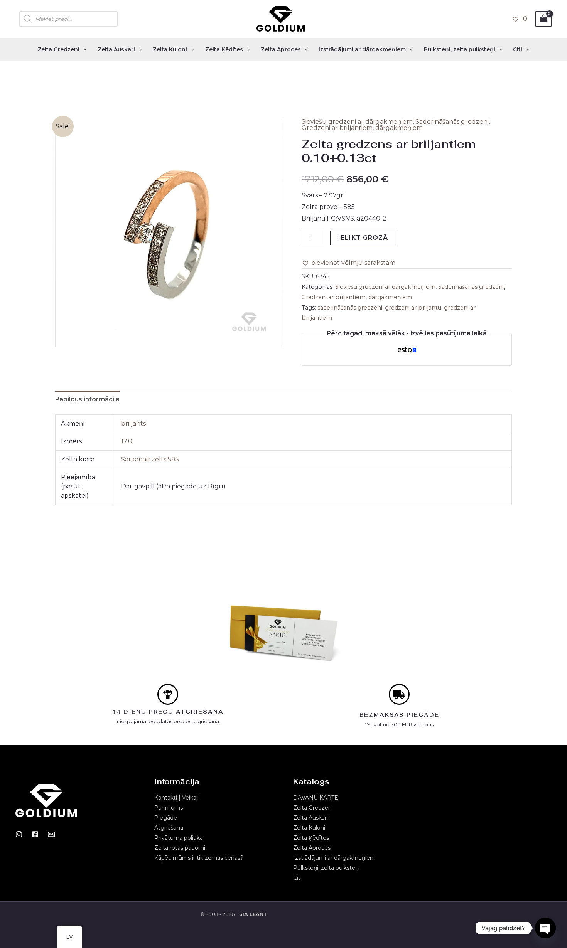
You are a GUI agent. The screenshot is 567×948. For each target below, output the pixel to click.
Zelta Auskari (116, 49)
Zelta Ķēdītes (224, 49)
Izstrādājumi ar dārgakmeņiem (362, 49)
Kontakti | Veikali (176, 797)
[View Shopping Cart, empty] (543, 19)
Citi (517, 49)
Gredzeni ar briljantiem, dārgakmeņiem (362, 127)
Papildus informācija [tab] (87, 399)
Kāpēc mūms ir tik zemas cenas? (198, 857)
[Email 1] (51, 834)
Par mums (168, 807)
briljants (133, 423)
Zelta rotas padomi (179, 847)
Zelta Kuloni (170, 49)
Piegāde (165, 817)
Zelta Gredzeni (58, 49)
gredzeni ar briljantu (413, 307)
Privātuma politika (178, 837)
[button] (348, 263)
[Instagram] (18, 834)
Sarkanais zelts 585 (150, 459)
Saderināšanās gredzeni (452, 121)
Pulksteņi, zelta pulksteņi (459, 49)
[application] (82, 49)
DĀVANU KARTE (315, 797)
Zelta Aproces (281, 49)
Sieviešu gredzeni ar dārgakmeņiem (357, 121)
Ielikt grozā (363, 237)
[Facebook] (35, 834)
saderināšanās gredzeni (349, 307)
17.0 (126, 441)
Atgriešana (168, 827)
